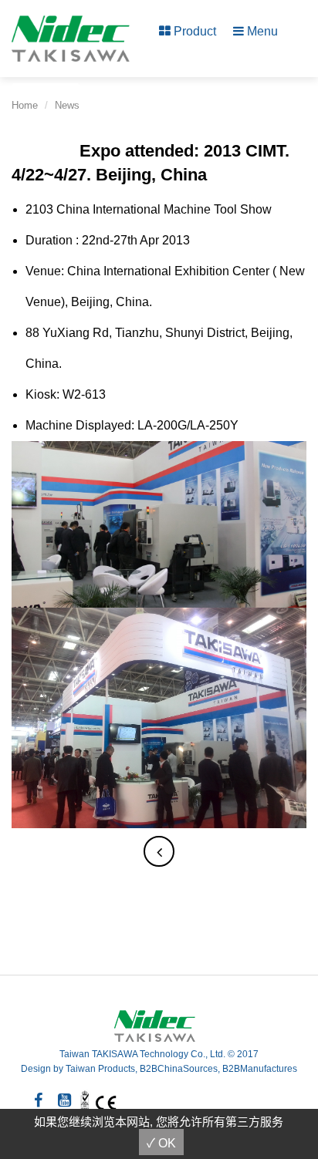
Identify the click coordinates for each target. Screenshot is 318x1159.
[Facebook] (38, 1100)
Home (25, 105)
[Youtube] (64, 1100)
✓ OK (161, 1143)
